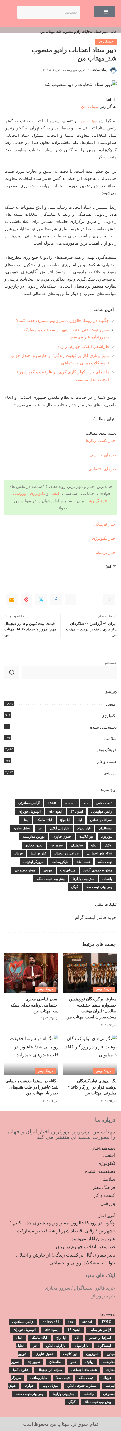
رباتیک (108, 845)
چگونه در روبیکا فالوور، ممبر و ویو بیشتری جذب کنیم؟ (62, 320)
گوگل (74, 887)
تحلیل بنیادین (22, 828)
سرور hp (57, 845)
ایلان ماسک (44, 819)
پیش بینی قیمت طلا (99, 887)
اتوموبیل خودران (30, 811)
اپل (80, 819)
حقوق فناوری (62, 836)
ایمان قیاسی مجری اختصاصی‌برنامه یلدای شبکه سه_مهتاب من (34, 1005)
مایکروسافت (60, 862)
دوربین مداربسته (34, 836)
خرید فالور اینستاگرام (96, 917)
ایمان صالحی (99, 69)
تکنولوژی (37, 493)
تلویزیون (106, 836)
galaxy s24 (104, 803)
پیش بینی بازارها (83, 878)
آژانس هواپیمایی (101, 811)
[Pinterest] (26, 599)
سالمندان (77, 845)
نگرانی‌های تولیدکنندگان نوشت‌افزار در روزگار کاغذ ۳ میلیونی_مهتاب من (92, 1087)
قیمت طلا (83, 862)
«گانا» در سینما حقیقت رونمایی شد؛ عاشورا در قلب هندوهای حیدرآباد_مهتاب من (31, 1087)
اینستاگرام (105, 828)
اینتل (25, 819)
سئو (93, 845)
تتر (40, 828)
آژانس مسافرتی (29, 803)
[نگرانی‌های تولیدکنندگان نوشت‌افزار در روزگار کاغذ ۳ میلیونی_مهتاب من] (90, 1055)
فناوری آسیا (38, 853)
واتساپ (107, 878)
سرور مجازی (33, 845)
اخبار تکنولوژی (104, 538)
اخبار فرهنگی (105, 524)
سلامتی (110, 738)
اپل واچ (65, 819)
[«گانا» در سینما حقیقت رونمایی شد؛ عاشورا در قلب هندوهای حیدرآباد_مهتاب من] (31, 1055)
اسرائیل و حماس (101, 819)
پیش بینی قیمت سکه (51, 878)
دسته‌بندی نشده (103, 727)
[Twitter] (41, 599)
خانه (114, 31)
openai (70, 803)
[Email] (12, 599)
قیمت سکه (105, 862)
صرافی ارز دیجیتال (66, 853)
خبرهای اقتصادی (103, 469)
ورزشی (19, 493)
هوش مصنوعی (25, 870)
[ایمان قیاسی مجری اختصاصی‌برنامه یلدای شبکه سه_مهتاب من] (31, 973)
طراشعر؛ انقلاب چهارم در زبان (82, 346)
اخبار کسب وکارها (101, 440)
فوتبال (18, 853)
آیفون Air (55, 811)
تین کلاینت (86, 836)
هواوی (47, 870)
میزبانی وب (67, 870)
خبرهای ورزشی (103, 454)
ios (86, 803)
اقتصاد (55, 493)
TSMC (52, 803)
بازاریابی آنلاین (59, 828)
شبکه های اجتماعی (99, 853)
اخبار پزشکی (105, 552)
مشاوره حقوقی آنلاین (97, 870)
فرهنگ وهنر (105, 41)
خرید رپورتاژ (103, 1295)
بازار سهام (84, 828)
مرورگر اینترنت (33, 862)
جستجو (111, 663)
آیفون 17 (76, 811)
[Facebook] (56, 599)
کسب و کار (107, 761)
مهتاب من (89, 106)
